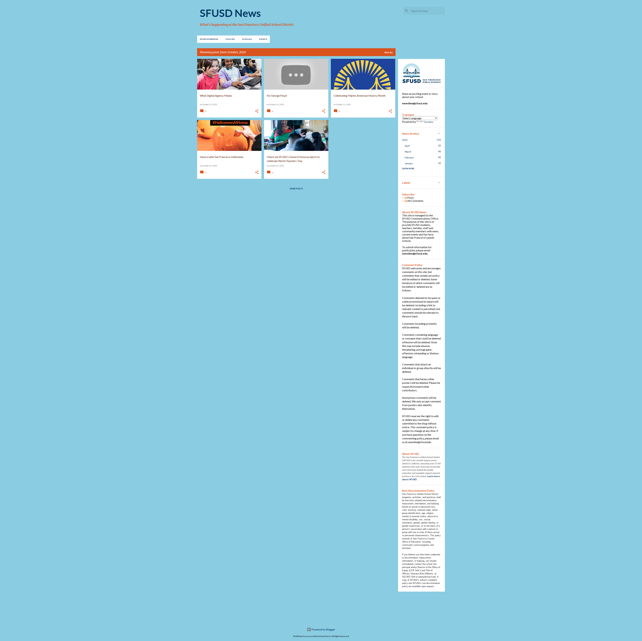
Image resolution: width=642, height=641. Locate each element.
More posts (296, 189)
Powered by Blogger (323, 629)
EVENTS (263, 39)
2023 (404, 139)
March (408, 151)
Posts (410, 197)
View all (388, 52)
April (407, 145)
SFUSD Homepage (209, 39)
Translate (428, 121)
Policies (230, 39)
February (409, 157)
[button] (257, 111)
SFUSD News (230, 13)
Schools (247, 39)
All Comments (415, 200)
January (409, 163)
